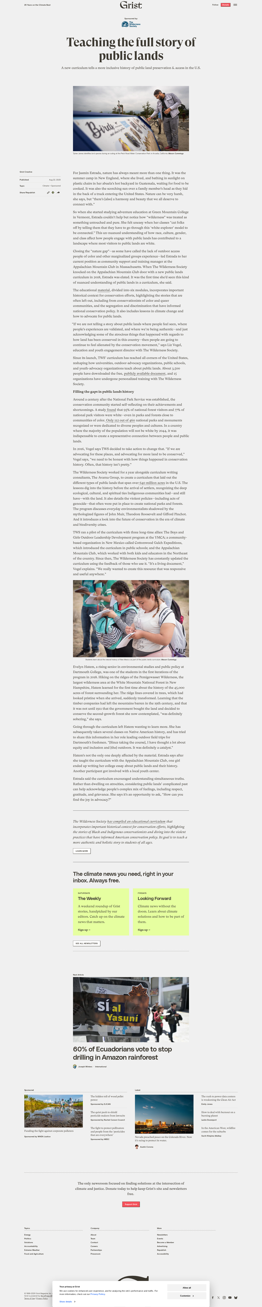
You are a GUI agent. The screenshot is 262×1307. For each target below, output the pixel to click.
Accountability (31, 1246)
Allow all (187, 1288)
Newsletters (162, 1235)
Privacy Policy (42, 1298)
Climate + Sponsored (52, 186)
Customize (185, 1295)
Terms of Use (29, 1298)
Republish (161, 1250)
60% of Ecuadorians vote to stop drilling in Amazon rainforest (122, 1053)
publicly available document (144, 373)
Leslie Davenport (209, 1120)
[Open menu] (235, 4)
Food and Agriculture (34, 1254)
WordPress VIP (47, 1296)
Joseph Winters (85, 1066)
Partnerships (96, 1250)
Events (160, 1238)
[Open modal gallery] (131, 618)
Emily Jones (206, 1104)
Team (93, 1238)
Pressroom (95, 1254)
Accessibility (163, 1254)
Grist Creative (26, 172)
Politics (27, 1238)
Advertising (162, 1246)
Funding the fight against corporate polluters (49, 1130)
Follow (215, 5)
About (93, 1235)
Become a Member (165, 1242)
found (111, 410)
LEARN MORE (82, 851)
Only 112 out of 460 (120, 420)
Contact (94, 1242)
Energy (27, 1235)
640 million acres (152, 483)
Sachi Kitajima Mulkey (211, 1136)
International (101, 1066)
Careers (94, 1246)
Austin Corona (146, 1147)
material (104, 290)
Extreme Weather (32, 1250)
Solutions (28, 1242)
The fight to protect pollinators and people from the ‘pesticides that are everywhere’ (108, 1131)
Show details (65, 1301)
